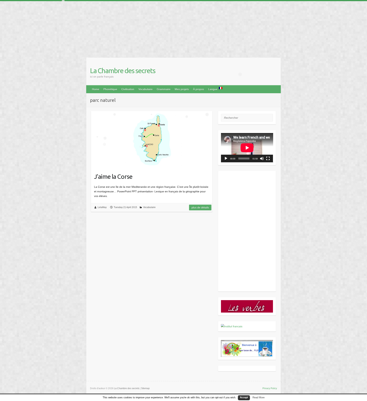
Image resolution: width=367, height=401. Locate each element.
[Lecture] (226, 158)
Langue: (213, 89)
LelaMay (102, 207)
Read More (259, 397)
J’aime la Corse (113, 176)
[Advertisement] (114, 28)
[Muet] (262, 158)
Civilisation (127, 89)
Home (95, 89)
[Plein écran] (268, 158)
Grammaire (164, 89)
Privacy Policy (269, 388)
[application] (247, 147)
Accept (244, 397)
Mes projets (182, 89)
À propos (198, 89)
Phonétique (110, 89)
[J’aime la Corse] (151, 139)
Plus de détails (200, 207)
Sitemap (145, 388)
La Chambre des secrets (122, 70)
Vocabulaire (145, 89)
